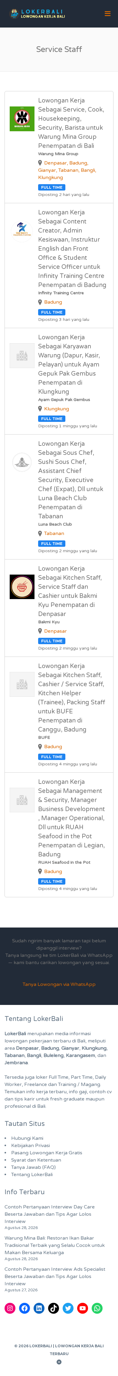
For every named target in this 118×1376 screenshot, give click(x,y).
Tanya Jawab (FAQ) (33, 1167)
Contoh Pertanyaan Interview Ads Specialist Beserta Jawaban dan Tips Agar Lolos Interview (55, 1276)
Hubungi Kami (27, 1138)
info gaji (78, 1092)
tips (19, 1099)
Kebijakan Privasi (30, 1146)
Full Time (58, 1077)
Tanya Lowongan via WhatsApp (59, 984)
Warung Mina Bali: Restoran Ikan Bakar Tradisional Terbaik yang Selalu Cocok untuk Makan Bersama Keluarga (55, 1245)
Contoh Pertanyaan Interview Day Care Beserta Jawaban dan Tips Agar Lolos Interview (50, 1214)
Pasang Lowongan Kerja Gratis (46, 1153)
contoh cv (100, 1092)
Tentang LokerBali (32, 1175)
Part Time (82, 1077)
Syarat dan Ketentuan (36, 1160)
